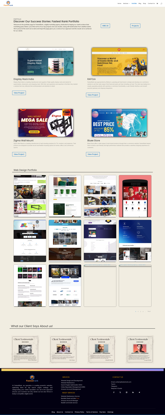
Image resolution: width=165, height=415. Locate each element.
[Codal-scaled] (65, 306)
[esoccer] (135, 216)
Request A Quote (116, 388)
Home (119, 3)
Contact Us (151, 3)
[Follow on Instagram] (126, 392)
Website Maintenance (68, 383)
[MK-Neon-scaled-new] (30, 306)
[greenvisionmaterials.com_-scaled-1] (97, 264)
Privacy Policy (79, 412)
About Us (60, 412)
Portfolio (134, 3)
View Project (19, 93)
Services (125, 3)
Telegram (114, 386)
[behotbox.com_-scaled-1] (100, 216)
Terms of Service (92, 412)
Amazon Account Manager (69, 400)
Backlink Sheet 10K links (70, 398)
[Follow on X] (120, 392)
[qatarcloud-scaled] (30, 261)
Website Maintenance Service (70, 396)
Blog (140, 3)
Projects (135, 26)
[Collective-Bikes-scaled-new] (30, 216)
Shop (144, 3)
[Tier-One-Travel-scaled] (65, 261)
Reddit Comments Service (69, 403)
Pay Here (103, 412)
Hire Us (105, 26)
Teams (113, 384)
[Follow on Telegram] (139, 392)
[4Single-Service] (65, 216)
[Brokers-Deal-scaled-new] (100, 261)
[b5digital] (135, 261)
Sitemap (110, 412)
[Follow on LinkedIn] (133, 392)
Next (149, 311)
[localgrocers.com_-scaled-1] (132, 264)
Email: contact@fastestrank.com (121, 382)
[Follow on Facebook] (114, 392)
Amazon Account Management (71, 389)
